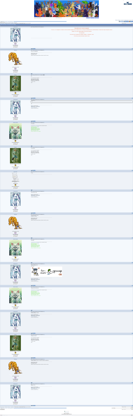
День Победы (12, 23)
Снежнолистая (15, 22)
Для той (32, 388)
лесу (38, 126)
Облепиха (12, 22)
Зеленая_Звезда (15, 122)
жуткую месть (38, 387)
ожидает (36, 388)
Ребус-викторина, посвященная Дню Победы (19, 23)
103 (44, 334)
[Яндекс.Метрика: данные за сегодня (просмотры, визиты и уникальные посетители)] (66, 411)
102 (44, 311)
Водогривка (15, 171)
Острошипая (9, 22)
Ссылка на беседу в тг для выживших (35, 125)
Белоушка (7, 22)
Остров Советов (2, 23)
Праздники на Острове (7, 23)
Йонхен (15, 147)
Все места (32, 105)
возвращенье (33, 106)
